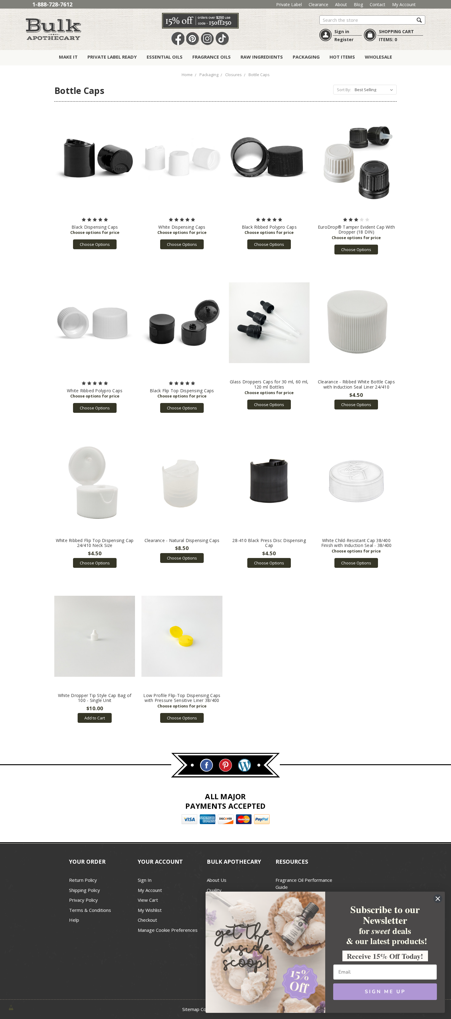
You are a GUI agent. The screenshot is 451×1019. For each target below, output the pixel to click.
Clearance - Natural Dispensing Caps (182, 540)
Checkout (147, 920)
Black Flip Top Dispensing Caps (182, 390)
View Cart (148, 900)
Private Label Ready (112, 57)
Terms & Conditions (90, 910)
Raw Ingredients (262, 57)
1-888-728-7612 (52, 4)
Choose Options (95, 244)
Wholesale (378, 57)
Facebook (178, 39)
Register (343, 39)
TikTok (222, 39)
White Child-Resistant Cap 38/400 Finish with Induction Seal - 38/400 (356, 542)
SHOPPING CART (396, 31)
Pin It (192, 39)
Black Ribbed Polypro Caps (269, 227)
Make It (68, 57)
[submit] (419, 20)
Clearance (318, 4)
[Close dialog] (437, 898)
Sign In (145, 880)
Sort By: (344, 89)
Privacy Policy (83, 900)
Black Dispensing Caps (94, 227)
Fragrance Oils (211, 57)
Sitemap (190, 1009)
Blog (358, 4)
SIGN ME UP (385, 991)
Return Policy (83, 880)
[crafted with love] (11, 1007)
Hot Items (342, 57)
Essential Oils (165, 57)
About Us (216, 880)
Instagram (207, 39)
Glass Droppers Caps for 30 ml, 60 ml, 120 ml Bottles (269, 384)
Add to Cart (94, 718)
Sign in (341, 31)
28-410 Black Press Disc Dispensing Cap (269, 542)
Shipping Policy (84, 890)
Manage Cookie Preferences (168, 930)
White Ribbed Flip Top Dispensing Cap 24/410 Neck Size (95, 542)
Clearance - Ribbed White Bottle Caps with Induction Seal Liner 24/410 (356, 384)
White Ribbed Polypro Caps (94, 390)
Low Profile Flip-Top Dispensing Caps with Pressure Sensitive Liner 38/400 (181, 697)
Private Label (289, 4)
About (341, 4)
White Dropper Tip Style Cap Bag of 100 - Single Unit (95, 697)
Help (74, 920)
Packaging (306, 57)
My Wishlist (150, 910)
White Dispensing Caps (181, 227)
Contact (377, 4)
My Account (404, 4)
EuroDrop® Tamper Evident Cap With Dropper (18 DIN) (356, 229)
